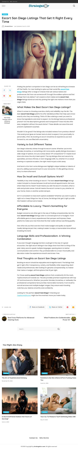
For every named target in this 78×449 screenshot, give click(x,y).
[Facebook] (4, 90)
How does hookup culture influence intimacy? (7, 120)
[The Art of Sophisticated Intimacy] (20, 362)
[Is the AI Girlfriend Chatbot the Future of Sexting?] (20, 400)
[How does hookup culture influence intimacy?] (7, 111)
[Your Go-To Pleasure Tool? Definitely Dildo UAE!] (58, 400)
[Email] (10, 96)
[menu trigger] (4, 6)
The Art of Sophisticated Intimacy (14, 378)
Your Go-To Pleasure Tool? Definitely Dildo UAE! (58, 417)
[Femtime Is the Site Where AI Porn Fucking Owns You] (58, 362)
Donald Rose (9, 26)
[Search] (74, 6)
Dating (5, 14)
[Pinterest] (4, 96)
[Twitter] (10, 90)
